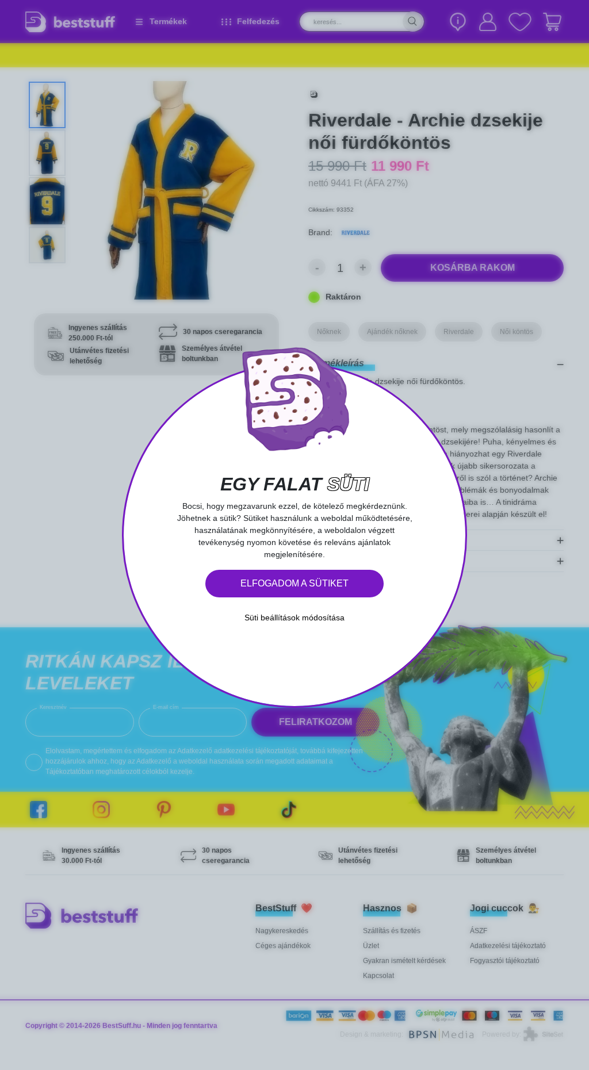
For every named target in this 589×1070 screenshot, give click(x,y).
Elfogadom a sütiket (294, 583)
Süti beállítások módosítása (294, 617)
